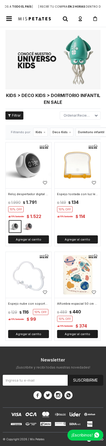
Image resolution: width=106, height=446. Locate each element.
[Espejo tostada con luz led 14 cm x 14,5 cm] (77, 165)
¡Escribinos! (82, 435)
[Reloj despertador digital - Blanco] (28, 165)
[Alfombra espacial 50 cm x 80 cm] (77, 275)
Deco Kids (60, 132)
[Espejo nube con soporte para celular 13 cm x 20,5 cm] (28, 275)
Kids (39, 132)
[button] (65, 18)
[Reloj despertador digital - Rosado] (29, 226)
